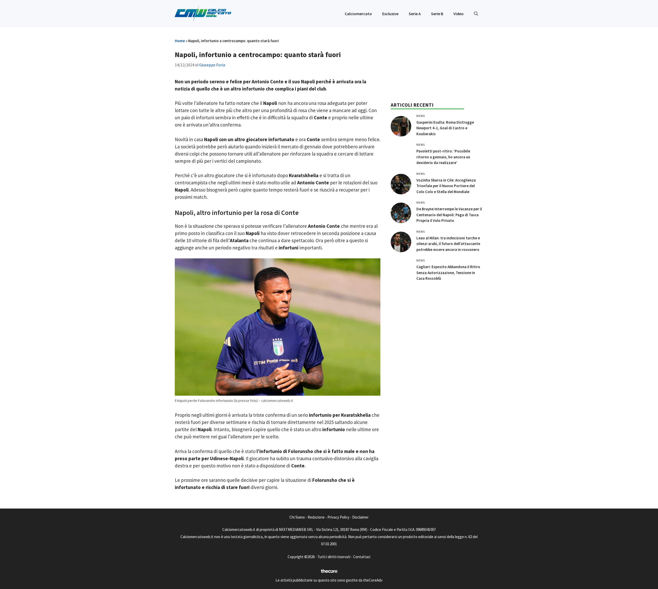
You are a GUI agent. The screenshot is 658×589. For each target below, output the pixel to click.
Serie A (415, 13)
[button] (476, 13)
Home (180, 40)
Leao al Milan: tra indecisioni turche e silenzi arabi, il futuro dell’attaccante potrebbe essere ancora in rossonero (448, 243)
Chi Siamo (297, 517)
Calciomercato (358, 13)
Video (458, 13)
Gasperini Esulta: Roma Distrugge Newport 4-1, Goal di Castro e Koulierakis (445, 128)
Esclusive (390, 13)
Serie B (437, 13)
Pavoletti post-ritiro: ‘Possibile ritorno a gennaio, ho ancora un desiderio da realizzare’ (443, 157)
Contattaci (361, 556)
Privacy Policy (338, 517)
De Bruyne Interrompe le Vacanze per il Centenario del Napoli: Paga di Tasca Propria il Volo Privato (449, 214)
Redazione (316, 517)
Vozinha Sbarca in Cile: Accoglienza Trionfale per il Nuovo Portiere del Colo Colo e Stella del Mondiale (446, 186)
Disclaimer (360, 517)
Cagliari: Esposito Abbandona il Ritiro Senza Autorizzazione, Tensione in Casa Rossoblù (448, 272)
